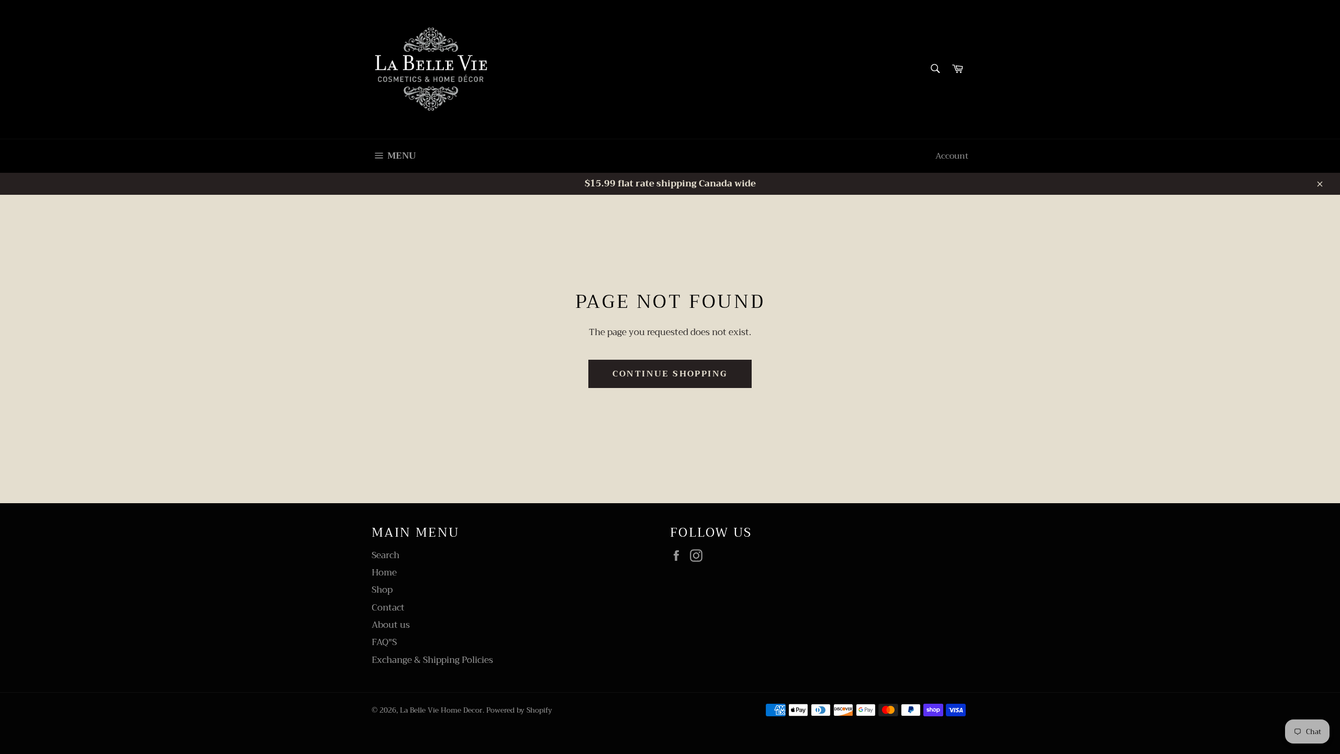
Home (384, 572)
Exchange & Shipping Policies (432, 660)
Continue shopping (670, 374)
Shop (382, 589)
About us (391, 625)
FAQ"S (384, 642)
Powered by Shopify (519, 710)
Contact (388, 607)
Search (385, 555)
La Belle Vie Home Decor (441, 710)
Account (951, 156)
